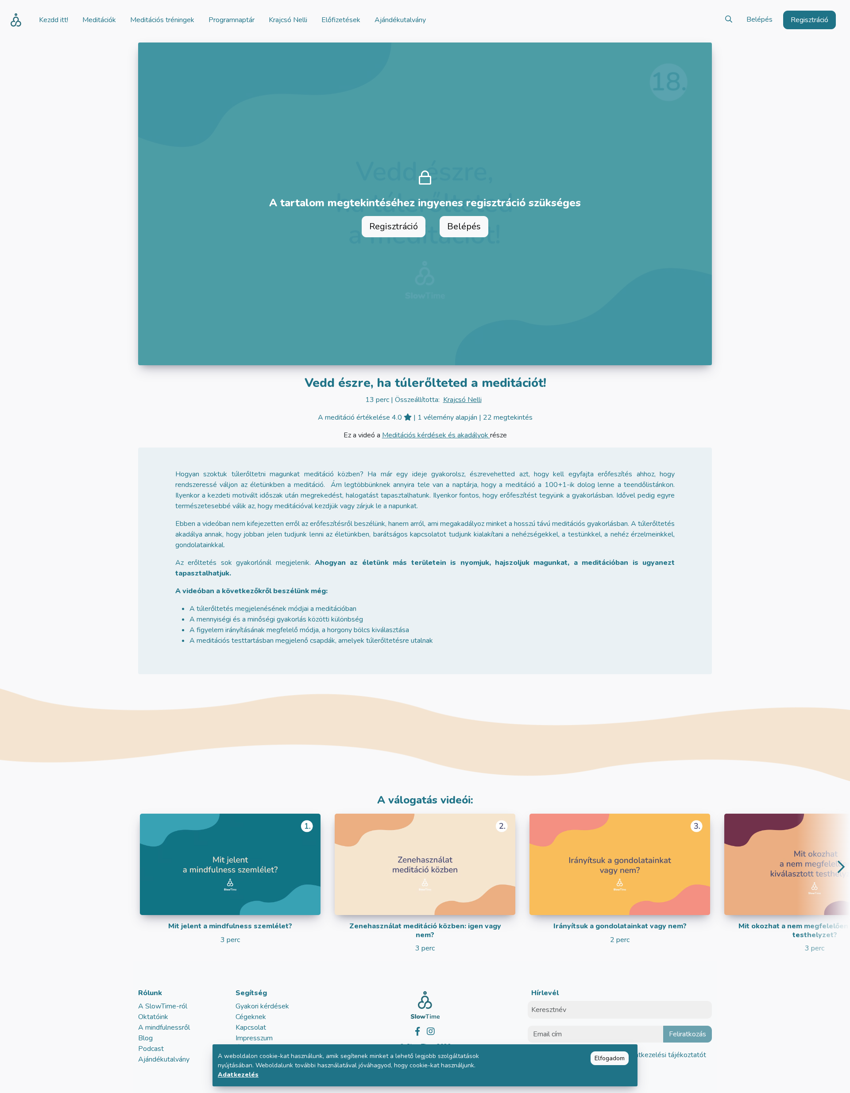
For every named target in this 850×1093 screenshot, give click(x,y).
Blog (145, 1038)
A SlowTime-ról (162, 1006)
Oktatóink (153, 1017)
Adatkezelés (238, 1074)
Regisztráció (393, 226)
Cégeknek (251, 1017)
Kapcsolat (251, 1027)
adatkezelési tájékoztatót (666, 1055)
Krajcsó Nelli (462, 400)
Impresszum (254, 1038)
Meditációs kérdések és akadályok (436, 435)
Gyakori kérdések (262, 1006)
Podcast (151, 1049)
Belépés (759, 19)
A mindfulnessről (164, 1027)
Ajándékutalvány (163, 1059)
